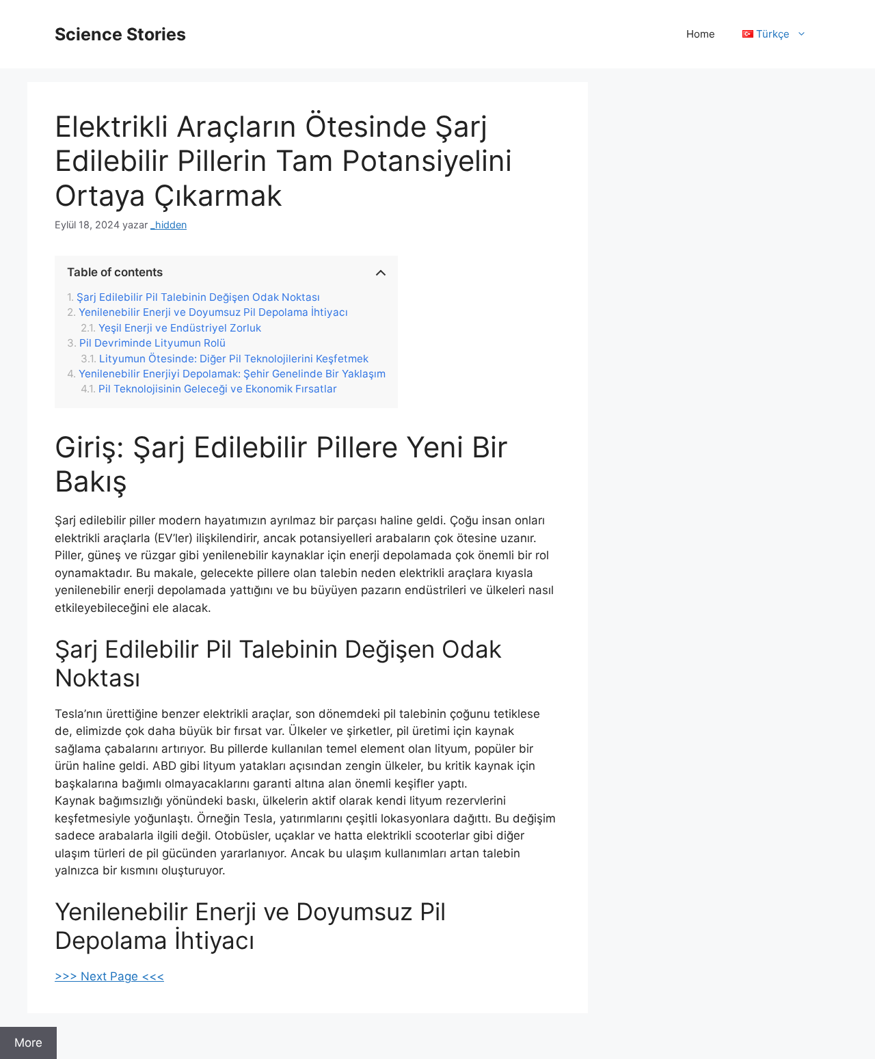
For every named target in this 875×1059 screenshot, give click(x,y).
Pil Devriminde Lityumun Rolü (152, 343)
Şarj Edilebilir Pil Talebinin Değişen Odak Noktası (198, 297)
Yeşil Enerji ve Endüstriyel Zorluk (179, 328)
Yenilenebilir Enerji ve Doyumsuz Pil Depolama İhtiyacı (213, 312)
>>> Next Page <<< (109, 976)
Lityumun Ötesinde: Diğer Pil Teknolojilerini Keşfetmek (233, 359)
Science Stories (120, 34)
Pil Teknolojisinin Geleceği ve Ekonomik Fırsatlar (217, 389)
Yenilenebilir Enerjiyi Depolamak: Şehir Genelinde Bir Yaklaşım (232, 374)
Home (700, 33)
